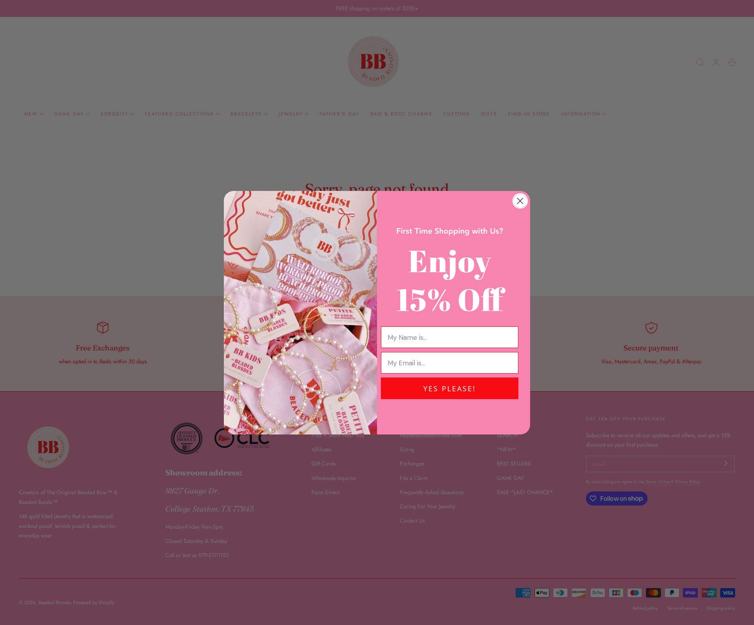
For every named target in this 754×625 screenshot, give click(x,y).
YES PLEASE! (449, 388)
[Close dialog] (520, 201)
